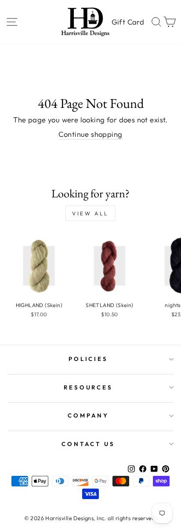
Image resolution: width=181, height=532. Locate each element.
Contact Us (88, 443)
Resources (88, 387)
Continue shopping (90, 134)
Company (88, 415)
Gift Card (127, 21)
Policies (89, 358)
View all (90, 213)
